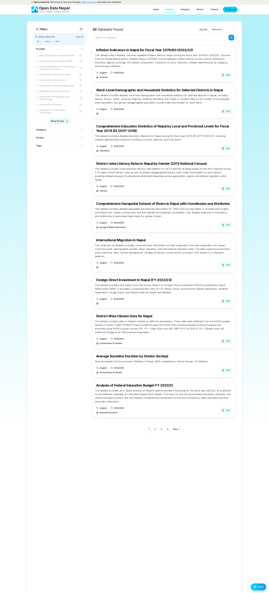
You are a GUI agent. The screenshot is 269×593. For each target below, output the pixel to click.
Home (156, 9)
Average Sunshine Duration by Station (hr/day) (132, 356)
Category (185, 9)
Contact (214, 9)
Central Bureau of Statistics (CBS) (56, 61)
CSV (228, 75)
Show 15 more (57, 121)
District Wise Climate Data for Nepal (124, 316)
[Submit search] (231, 37)
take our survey (89, 2)
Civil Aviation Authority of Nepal (55, 74)
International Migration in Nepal (121, 240)
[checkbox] (37, 55)
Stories (200, 9)
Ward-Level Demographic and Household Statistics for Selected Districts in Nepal (159, 90)
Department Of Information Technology (53, 111)
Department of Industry (51, 104)
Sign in (231, 9)
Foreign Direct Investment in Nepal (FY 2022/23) (134, 280)
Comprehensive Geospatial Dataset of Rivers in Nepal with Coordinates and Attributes (163, 204)
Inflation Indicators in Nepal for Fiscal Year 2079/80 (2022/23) (144, 50)
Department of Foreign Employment (57, 85)
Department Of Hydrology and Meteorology (54, 97)
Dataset (170, 9)
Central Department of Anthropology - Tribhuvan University (58, 67)
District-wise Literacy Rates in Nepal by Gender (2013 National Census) (151, 163)
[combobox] (222, 29)
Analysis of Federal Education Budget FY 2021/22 (134, 385)
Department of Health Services (55, 91)
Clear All (79, 37)
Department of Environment (53, 80)
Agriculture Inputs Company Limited (57, 55)
